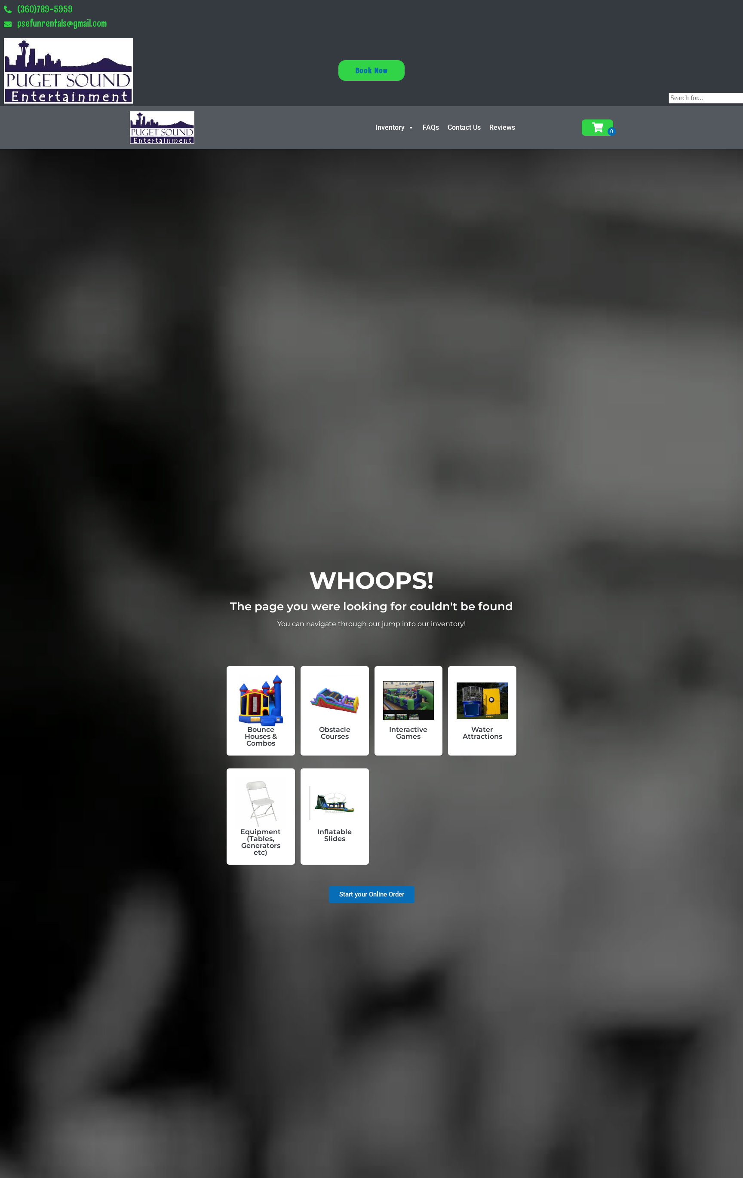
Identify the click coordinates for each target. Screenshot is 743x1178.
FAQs (431, 127)
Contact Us (464, 127)
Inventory (390, 127)
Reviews (502, 127)
